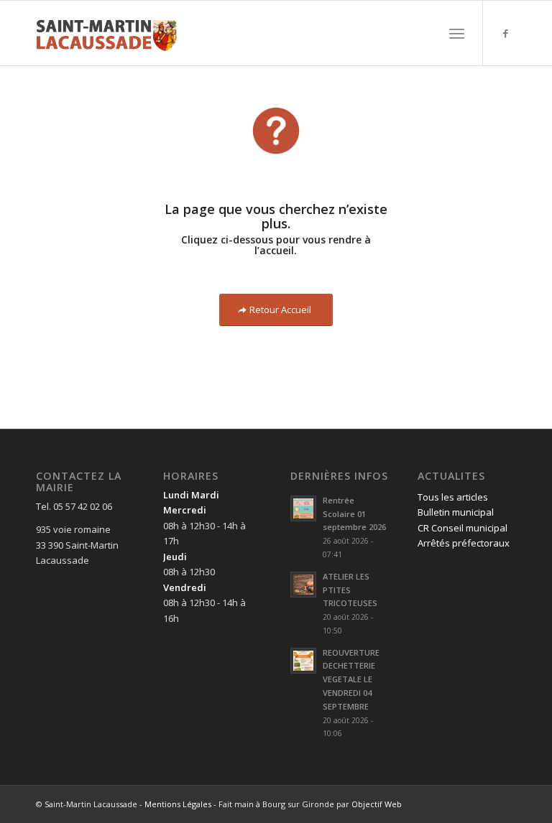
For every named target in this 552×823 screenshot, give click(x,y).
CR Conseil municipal (462, 527)
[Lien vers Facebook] (505, 33)
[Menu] (456, 33)
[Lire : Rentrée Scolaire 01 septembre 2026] (303, 508)
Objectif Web (376, 804)
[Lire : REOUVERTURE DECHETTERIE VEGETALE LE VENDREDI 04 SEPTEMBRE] (303, 661)
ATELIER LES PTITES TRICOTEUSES (350, 590)
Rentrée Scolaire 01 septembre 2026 (354, 514)
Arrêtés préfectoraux (464, 542)
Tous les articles (453, 496)
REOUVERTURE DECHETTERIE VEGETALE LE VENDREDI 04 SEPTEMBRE (351, 679)
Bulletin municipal (456, 512)
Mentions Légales (177, 804)
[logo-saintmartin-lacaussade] (106, 33)
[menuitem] (456, 33)
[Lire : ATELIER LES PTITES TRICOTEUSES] (303, 585)
